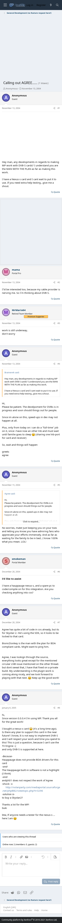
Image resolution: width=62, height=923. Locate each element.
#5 (59, 485)
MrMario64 (19, 310)
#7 (59, 622)
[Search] (57, 5)
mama (16, 269)
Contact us (8, 910)
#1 (59, 108)
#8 (59, 707)
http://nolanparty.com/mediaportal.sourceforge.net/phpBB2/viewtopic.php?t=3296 (31, 789)
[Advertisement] (31, 48)
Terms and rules (24, 910)
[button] (5, 857)
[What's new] (50, 5)
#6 (59, 571)
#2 (59, 282)
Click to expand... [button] (31, 521)
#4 (59, 363)
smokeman (19, 558)
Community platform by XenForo (29, 919)
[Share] (54, 108)
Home (44, 910)
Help (36, 910)
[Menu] (5, 5)
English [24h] (9, 907)
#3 (59, 323)
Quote (57, 191)
